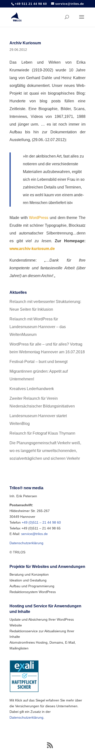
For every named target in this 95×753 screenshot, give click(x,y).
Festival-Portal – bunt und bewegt (38, 362)
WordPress (38, 218)
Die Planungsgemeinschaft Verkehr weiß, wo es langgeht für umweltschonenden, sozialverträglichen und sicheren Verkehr (45, 450)
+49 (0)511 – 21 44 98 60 (41, 522)
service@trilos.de (34, 534)
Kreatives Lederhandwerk (32, 389)
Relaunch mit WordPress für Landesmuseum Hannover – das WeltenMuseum (38, 327)
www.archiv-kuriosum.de (32, 249)
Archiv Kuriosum (25, 43)
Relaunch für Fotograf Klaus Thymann (42, 433)
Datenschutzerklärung (26, 543)
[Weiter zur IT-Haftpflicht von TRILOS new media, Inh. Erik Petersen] (24, 691)
